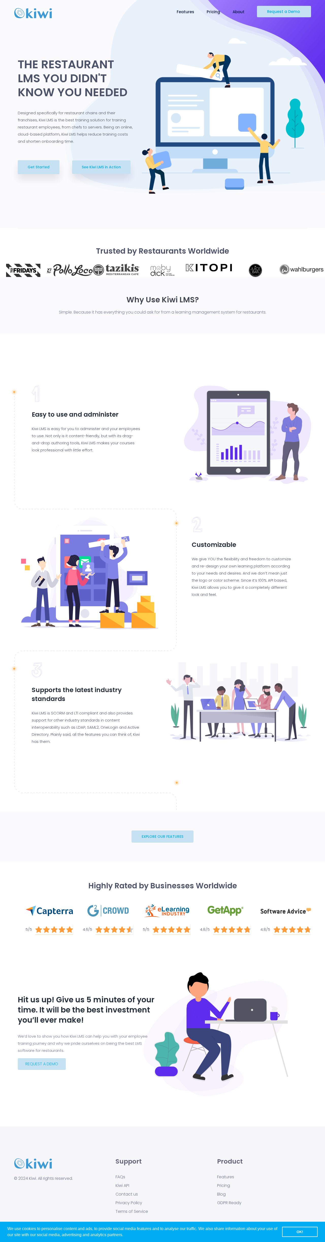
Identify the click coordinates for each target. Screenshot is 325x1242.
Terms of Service (132, 1211)
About (239, 11)
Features (186, 11)
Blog (221, 1194)
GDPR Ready (229, 1202)
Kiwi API (122, 1185)
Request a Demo (284, 11)
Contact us (127, 1194)
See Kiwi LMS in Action (101, 167)
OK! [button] (300, 1232)
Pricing (214, 11)
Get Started (39, 167)
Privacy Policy (129, 1202)
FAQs (120, 1177)
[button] (162, 836)
